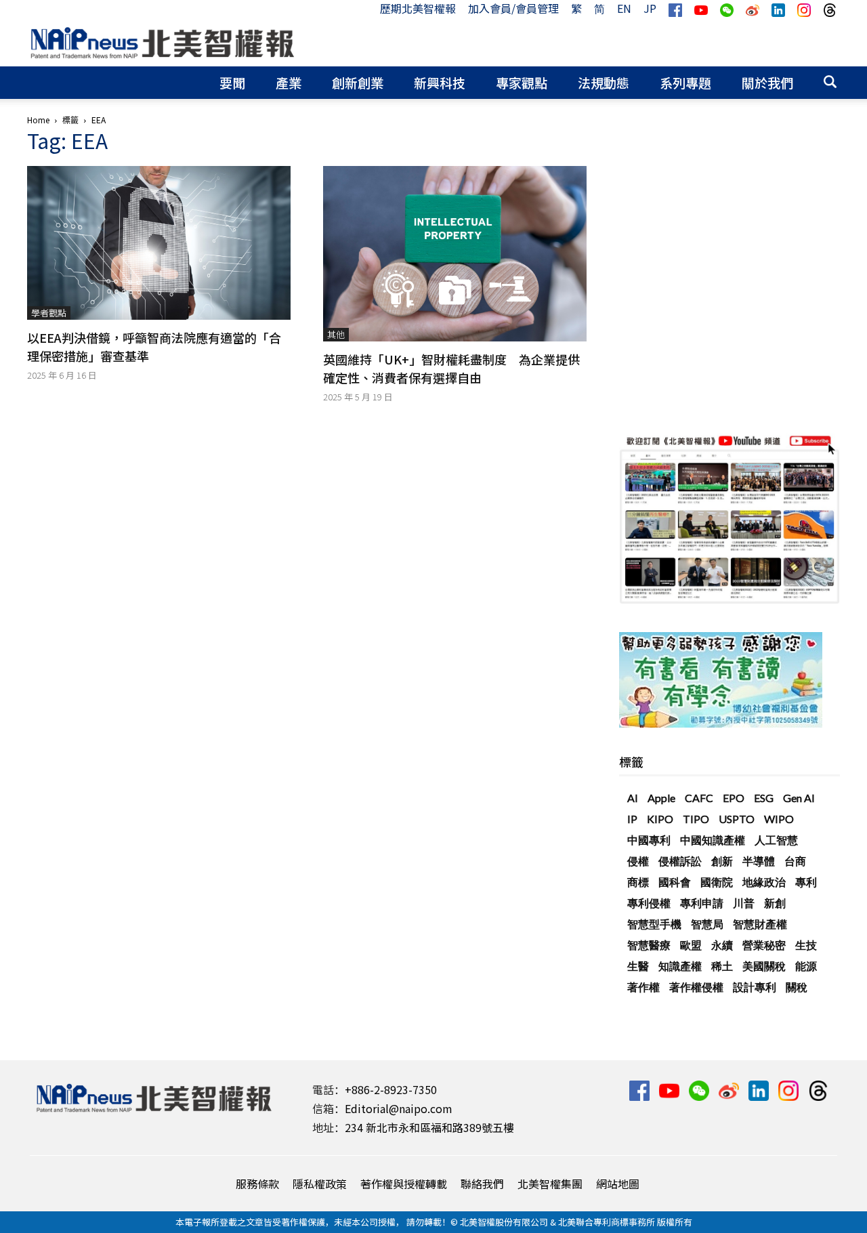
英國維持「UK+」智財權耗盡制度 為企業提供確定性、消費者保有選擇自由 (451, 368)
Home (38, 119)
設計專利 (754, 986)
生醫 (638, 965)
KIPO (660, 818)
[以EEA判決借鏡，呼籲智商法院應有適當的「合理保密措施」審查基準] (159, 243)
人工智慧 (776, 839)
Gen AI (799, 797)
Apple (661, 797)
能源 (806, 965)
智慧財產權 (760, 923)
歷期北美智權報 (418, 8)
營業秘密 (764, 944)
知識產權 (680, 965)
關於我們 (767, 82)
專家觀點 (521, 82)
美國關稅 (764, 965)
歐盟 (691, 944)
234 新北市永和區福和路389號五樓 (429, 1127)
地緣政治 (764, 881)
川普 (744, 902)
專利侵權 (649, 902)
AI (632, 797)
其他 (336, 334)
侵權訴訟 (680, 860)
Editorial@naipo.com (398, 1108)
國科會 (674, 881)
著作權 (643, 986)
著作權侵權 (696, 986)
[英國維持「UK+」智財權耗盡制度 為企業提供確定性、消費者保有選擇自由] (455, 253)
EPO (733, 797)
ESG (764, 797)
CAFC (699, 797)
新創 (775, 902)
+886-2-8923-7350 (391, 1089)
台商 (795, 860)
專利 (806, 881)
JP (649, 8)
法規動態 (603, 82)
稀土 (722, 965)
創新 (722, 860)
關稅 (796, 986)
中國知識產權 (712, 839)
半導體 (758, 860)
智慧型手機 (654, 923)
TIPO (696, 818)
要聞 (232, 82)
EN (624, 8)
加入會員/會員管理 (513, 8)
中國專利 (649, 839)
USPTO (737, 818)
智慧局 (707, 923)
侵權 (638, 860)
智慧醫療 (649, 944)
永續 (722, 944)
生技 (806, 944)
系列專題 (685, 82)
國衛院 (716, 881)
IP (632, 818)
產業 (288, 82)
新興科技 (439, 82)
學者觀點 (48, 312)
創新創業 (357, 82)
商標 (638, 881)
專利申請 (701, 902)
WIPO (779, 818)
